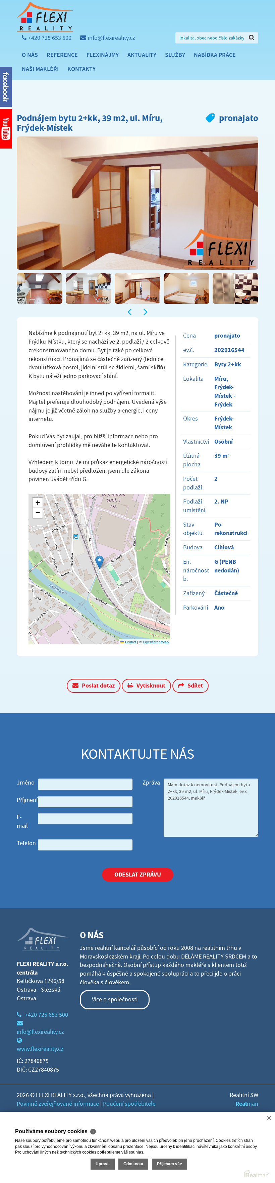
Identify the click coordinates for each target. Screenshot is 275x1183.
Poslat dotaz (98, 685)
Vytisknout (150, 685)
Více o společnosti (115, 999)
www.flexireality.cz (40, 1049)
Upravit (103, 1164)
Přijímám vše (169, 1164)
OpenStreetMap (156, 641)
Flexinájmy (103, 55)
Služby (175, 55)
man (246, 1104)
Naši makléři (40, 69)
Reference (62, 55)
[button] (99, 562)
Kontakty (81, 69)
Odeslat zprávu (137, 875)
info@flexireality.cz (111, 38)
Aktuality (141, 55)
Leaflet (130, 641)
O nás (30, 55)
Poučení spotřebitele (129, 1104)
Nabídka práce (215, 55)
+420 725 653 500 (49, 38)
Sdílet (195, 685)
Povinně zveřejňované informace (58, 1104)
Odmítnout (133, 1164)
